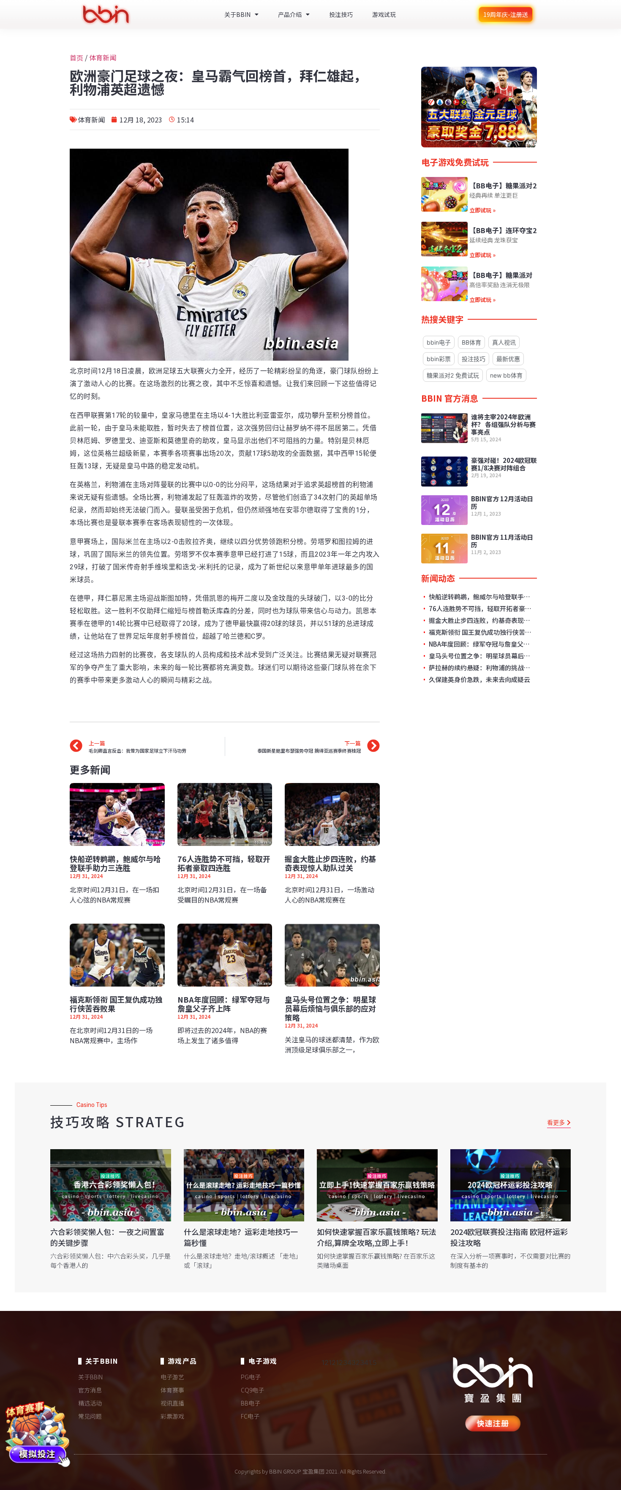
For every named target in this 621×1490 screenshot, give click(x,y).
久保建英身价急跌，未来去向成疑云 (479, 679)
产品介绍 (290, 14)
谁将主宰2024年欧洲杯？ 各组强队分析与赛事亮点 (503, 424)
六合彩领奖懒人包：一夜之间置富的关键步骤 (107, 1237)
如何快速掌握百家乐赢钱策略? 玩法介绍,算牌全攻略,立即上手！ (376, 1237)
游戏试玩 (384, 14)
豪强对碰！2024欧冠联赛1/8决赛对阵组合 (504, 464)
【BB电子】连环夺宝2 (503, 230)
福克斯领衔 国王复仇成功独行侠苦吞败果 (116, 1004)
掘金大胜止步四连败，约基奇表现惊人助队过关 (330, 863)
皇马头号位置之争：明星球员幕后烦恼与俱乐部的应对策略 (330, 1008)
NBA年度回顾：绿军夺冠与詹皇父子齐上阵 (223, 1004)
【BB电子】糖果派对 (501, 275)
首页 (76, 57)
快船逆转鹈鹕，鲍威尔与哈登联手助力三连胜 (115, 863)
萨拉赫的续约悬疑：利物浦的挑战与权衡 (481, 668)
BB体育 (471, 342)
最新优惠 (508, 358)
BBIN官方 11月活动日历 (502, 541)
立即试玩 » (482, 210)
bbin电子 (439, 342)
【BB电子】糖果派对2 (503, 185)
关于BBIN (237, 14)
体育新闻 (102, 57)
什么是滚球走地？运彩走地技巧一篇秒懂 (241, 1237)
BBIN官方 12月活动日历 (502, 502)
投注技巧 (341, 14)
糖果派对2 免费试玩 (453, 375)
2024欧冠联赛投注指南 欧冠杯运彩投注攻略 (509, 1237)
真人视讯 (504, 342)
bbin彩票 (439, 358)
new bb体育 (506, 375)
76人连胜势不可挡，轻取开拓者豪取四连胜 (223, 863)
